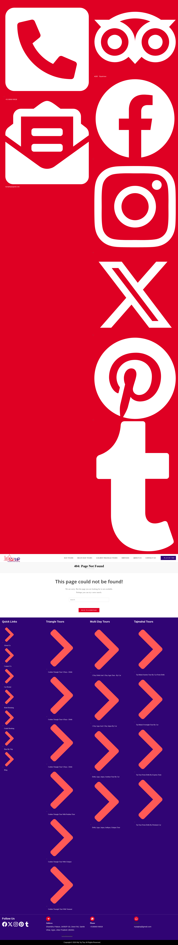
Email (136, 923)
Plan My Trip (168, 558)
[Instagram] (15, 924)
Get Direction (67, 936)
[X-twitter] (10, 924)
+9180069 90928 (96, 927)
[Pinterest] (21, 924)
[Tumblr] (26, 924)
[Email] (136, 919)
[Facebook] (4, 924)
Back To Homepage (89, 610)
